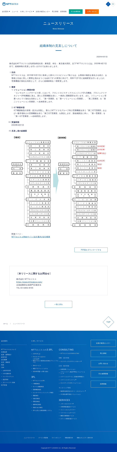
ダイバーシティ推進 (9, 382)
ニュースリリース (29, 437)
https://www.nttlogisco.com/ (29, 282)
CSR (2, 367)
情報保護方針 (69, 437)
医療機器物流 (37, 389)
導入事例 (103, 353)
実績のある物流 (38, 407)
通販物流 (36, 395)
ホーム (5, 324)
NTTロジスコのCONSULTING (70, 353)
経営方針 (4, 357)
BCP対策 (4, 385)
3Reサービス (37, 365)
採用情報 (103, 384)
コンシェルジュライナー (68, 409)
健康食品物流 (37, 404)
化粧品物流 (36, 398)
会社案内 (4, 341)
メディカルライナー (67, 403)
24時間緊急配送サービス (68, 406)
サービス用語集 (43, 437)
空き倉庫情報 (103, 374)
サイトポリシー (56, 437)
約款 (2, 365)
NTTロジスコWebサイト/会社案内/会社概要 (31, 237)
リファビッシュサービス (68, 412)
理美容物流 (36, 401)
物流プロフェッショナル (40, 368)
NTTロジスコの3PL (39, 380)
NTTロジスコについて (8, 349)
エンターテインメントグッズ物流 (43, 392)
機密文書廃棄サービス (67, 415)
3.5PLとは (36, 353)
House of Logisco (39, 356)
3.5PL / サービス (37, 341)
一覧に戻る (58, 304)
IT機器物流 (36, 383)
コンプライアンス (8, 376)
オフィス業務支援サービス (69, 418)
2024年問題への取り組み (40, 371)
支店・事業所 (5, 362)
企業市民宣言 (7, 370)
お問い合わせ (103, 363)
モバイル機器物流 (38, 386)
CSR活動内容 (7, 373)
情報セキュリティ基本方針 (85, 437)
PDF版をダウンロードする (91, 250)
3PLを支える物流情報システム (42, 410)
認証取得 (5, 379)
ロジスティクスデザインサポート (71, 361)
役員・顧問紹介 (6, 354)
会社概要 (4, 359)
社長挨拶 (4, 352)
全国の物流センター (103, 343)
